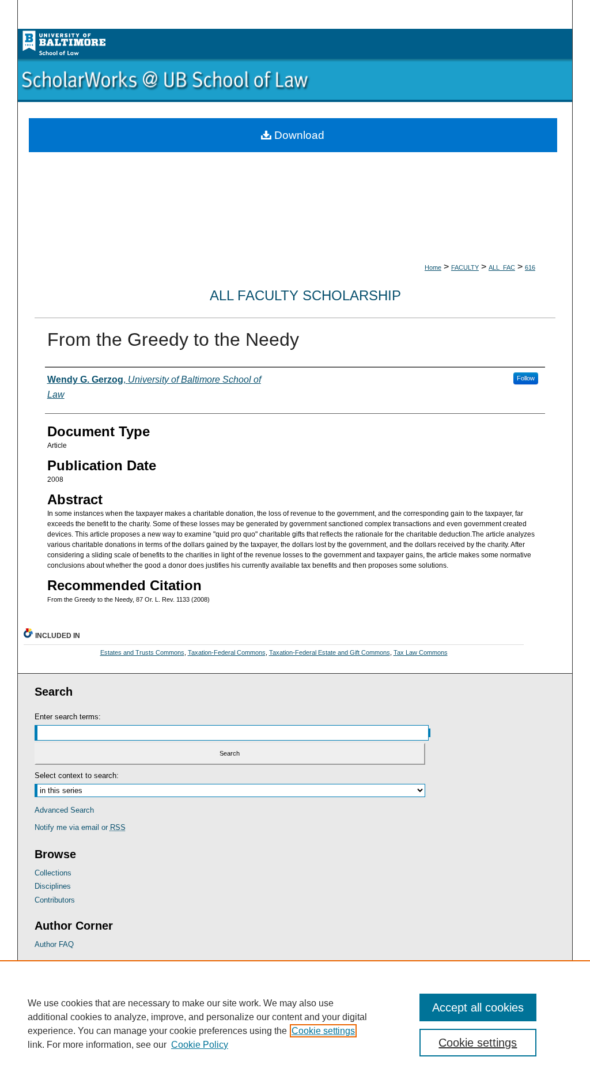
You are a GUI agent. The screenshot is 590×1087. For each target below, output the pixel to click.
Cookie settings (323, 1031)
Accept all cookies (478, 1007)
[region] (295, 1023)
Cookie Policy (199, 1045)
